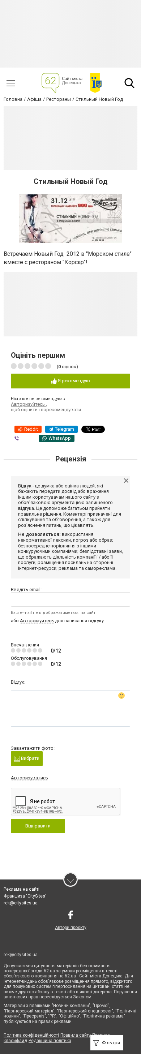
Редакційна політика (50, 1040)
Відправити (38, 826)
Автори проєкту (70, 927)
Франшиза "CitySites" (25, 896)
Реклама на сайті (21, 889)
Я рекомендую (73, 380)
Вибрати (29, 758)
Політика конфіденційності (31, 1035)
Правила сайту (75, 1035)
